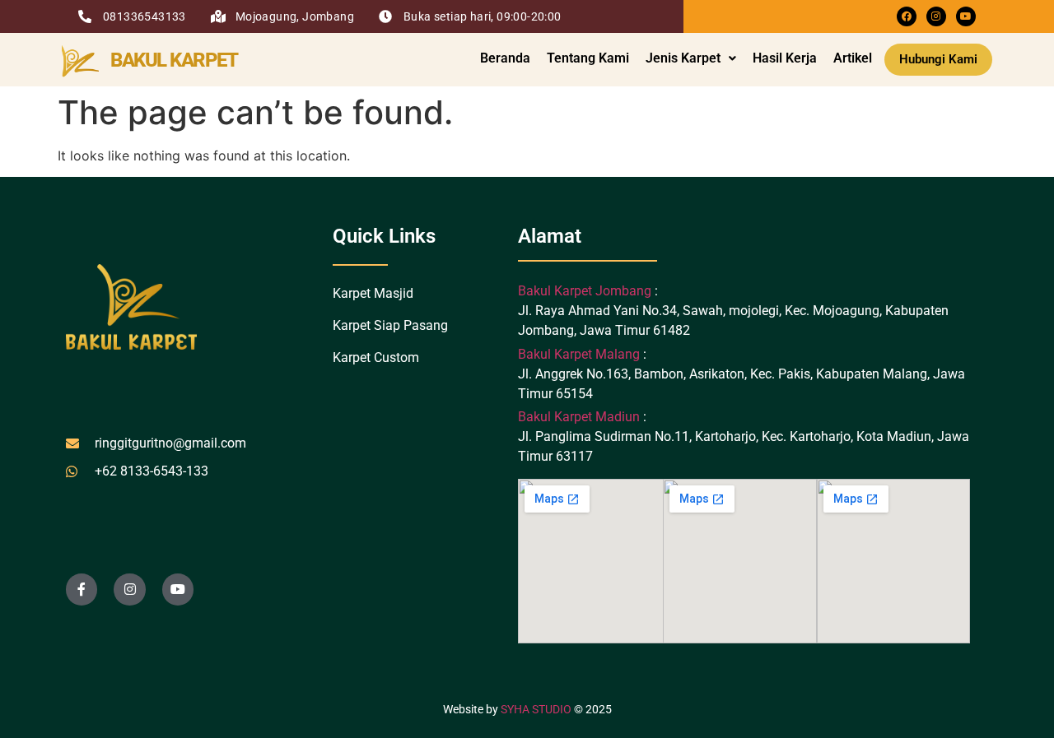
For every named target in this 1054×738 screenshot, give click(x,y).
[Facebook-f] (81, 589)
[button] (690, 58)
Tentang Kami (588, 58)
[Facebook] (906, 16)
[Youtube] (966, 16)
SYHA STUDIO (536, 709)
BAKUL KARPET (173, 60)
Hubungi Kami (938, 59)
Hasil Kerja (785, 58)
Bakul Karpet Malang (579, 354)
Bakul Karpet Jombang (586, 291)
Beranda (505, 58)
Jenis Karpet (683, 58)
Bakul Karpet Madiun (579, 417)
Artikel (852, 58)
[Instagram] (936, 16)
